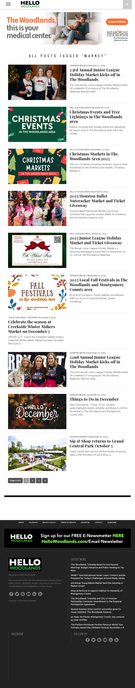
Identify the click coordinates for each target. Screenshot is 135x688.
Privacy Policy (49, 522)
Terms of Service (68, 522)
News (21, 522)
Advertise (85, 522)
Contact (99, 522)
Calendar (33, 522)
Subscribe (112, 522)
